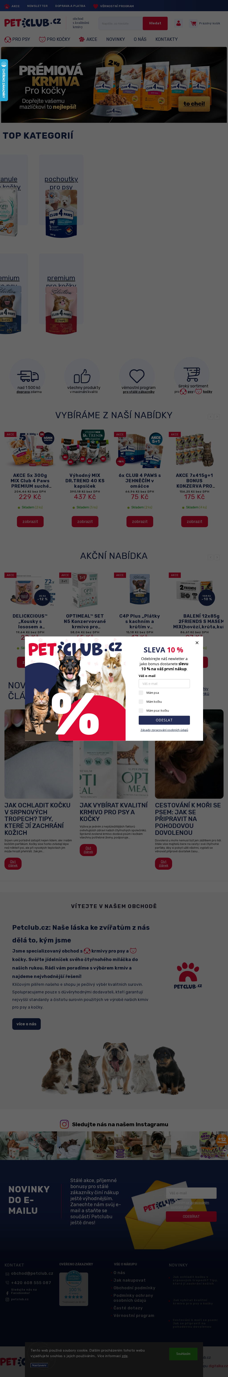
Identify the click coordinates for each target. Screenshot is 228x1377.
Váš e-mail (147, 675)
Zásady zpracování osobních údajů (164, 730)
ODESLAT (164, 720)
